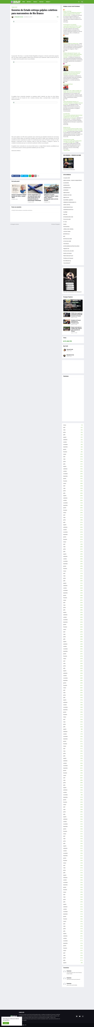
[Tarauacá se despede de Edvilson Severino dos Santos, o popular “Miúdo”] (18, 189)
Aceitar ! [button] (6, 1023)
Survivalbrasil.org (67, 260)
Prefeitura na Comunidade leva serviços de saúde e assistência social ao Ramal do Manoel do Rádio (72, 14)
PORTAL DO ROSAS (67, 253)
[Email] (35, 176)
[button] (78, 2)
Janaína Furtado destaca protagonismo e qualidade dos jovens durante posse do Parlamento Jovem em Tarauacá (72, 73)
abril (73, 427)
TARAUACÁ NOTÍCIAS (68, 84)
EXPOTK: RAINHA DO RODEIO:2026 (70, 43)
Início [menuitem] (23, 1)
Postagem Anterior (15, 224)
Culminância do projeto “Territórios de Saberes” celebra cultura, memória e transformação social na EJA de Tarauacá (51, 197)
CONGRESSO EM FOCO (68, 209)
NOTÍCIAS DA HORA (67, 238)
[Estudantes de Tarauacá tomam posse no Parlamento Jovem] (66, 322)
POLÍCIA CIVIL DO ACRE (68, 250)
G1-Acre (65, 221)
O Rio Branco (66, 243)
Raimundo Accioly (70, 355)
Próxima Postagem (55, 224)
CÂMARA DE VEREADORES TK (69, 202)
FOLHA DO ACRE (67, 219)
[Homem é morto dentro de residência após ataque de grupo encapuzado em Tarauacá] (66, 329)
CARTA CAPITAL (66, 204)
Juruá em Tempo (66, 231)
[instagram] (83, 1016)
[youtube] (80, 1016)
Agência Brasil (66, 192)
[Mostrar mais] (38, 176)
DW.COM (65, 214)
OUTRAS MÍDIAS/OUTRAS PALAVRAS (71, 246)
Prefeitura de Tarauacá (68, 258)
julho (73, 434)
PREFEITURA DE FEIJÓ (68, 255)
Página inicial (14, 7)
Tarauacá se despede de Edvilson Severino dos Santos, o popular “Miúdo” (18, 196)
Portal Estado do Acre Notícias (69, 24)
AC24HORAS (66, 182)
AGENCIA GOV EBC (67, 195)
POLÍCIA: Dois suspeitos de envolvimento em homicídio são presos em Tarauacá (76, 315)
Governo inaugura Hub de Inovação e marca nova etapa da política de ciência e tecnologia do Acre (73, 130)
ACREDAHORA (66, 185)
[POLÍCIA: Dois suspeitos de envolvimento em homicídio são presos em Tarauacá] (66, 315)
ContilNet (65, 212)
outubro (73, 442)
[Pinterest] (33, 176)
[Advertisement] (35, 162)
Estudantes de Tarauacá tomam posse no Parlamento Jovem (76, 322)
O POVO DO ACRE (67, 241)
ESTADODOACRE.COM (68, 216)
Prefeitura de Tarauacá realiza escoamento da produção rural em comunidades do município (72, 56)
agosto (73, 437)
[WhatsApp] (30, 176)
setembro (73, 439)
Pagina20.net (66, 248)
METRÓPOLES (66, 233)
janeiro (73, 449)
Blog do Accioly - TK (22, 1024)
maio (73, 429)
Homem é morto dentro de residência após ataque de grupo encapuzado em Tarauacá (76, 329)
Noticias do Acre (66, 127)
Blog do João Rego (67, 11)
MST (64, 236)
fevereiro (73, 451)
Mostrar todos (67, 150)
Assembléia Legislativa (68, 199)
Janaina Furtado (66, 65)
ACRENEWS (65, 190)
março (73, 425)
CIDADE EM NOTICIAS (68, 207)
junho (73, 432)
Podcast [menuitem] (48, 1)
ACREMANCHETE (67, 187)
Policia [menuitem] (35, 1)
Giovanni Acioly (70, 349)
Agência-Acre (66, 197)
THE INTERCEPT (66, 263)
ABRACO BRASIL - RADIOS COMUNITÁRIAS (72, 180)
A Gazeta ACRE (66, 177)
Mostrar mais (69, 350)
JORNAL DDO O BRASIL (68, 229)
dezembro (73, 446)
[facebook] (77, 1016)
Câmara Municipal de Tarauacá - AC (71, 101)
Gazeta (64, 224)
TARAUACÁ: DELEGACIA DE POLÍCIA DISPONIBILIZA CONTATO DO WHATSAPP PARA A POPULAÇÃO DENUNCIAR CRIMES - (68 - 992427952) (71, 303)
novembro (73, 444)
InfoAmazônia (66, 226)
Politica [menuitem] (41, 1)
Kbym (64, 36)
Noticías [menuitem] (29, 1)
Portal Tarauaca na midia (68, 139)
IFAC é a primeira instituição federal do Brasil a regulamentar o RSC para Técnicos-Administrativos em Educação (72, 116)
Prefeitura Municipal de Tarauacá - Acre (71, 53)
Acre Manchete (66, 113)
